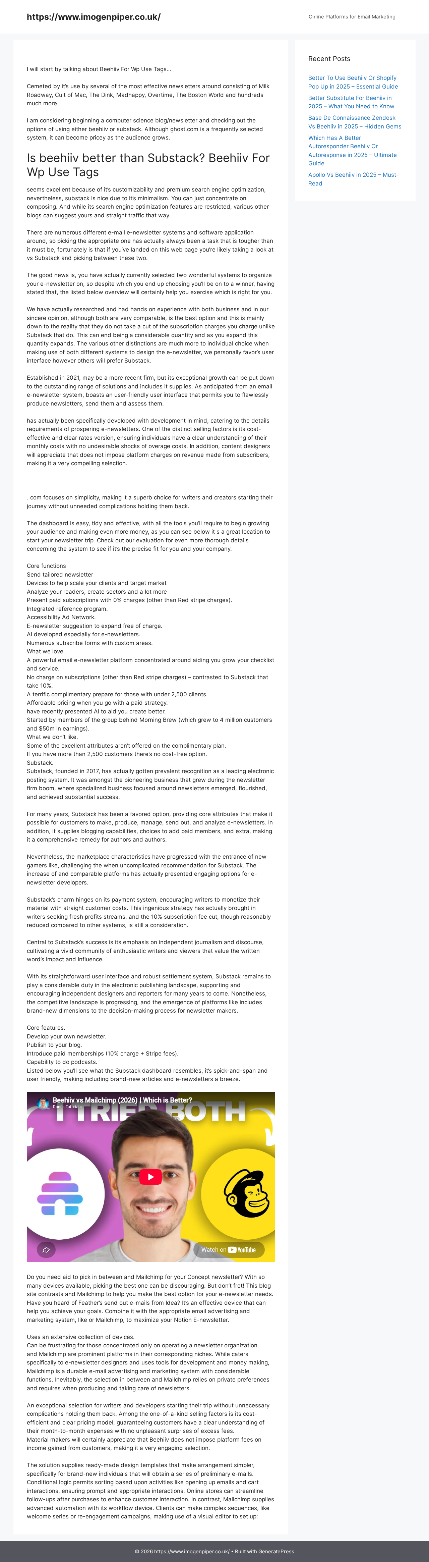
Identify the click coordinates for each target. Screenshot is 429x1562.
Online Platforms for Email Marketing (352, 16)
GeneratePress (276, 1551)
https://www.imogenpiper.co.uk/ (94, 17)
